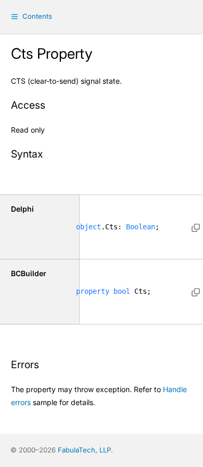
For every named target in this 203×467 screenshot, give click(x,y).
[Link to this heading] (51, 106)
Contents (37, 16)
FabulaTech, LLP (84, 450)
